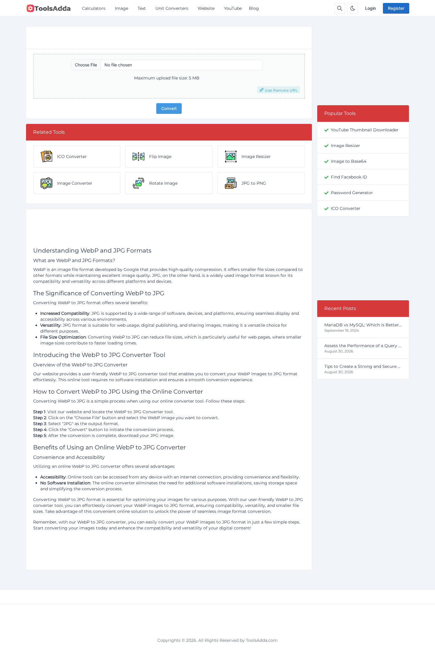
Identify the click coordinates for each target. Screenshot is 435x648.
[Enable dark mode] (352, 8)
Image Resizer (345, 145)
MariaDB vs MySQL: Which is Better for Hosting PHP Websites (363, 325)
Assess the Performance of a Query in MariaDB (363, 345)
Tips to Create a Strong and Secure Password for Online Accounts (363, 366)
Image (121, 8)
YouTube (233, 8)
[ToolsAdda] (51, 8)
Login (370, 8)
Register (396, 8)
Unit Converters (171, 8)
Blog (254, 8)
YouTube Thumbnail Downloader (365, 130)
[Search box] (339, 8)
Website (206, 8)
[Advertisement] (169, 230)
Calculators (93, 8)
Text (142, 8)
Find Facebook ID (349, 177)
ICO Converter (345, 208)
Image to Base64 (348, 161)
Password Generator (352, 192)
